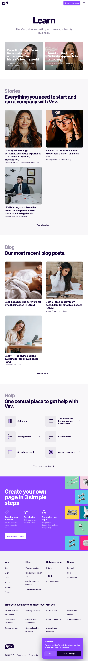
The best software (33, 589)
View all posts (42, 373)
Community (72, 577)
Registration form (53, 619)
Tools (49, 575)
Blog (27, 561)
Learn (7, 577)
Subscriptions (54, 561)
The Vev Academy (32, 568)
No (50, 653)
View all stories (43, 225)
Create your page (72, 3)
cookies (54, 645)
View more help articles (42, 466)
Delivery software (32, 610)
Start (7, 568)
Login (7, 573)
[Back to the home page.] (5, 3)
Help (69, 573)
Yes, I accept (69, 653)
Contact (70, 568)
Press (7, 592)
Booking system (11, 628)
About (7, 582)
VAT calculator (52, 581)
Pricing (49, 568)
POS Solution (51, 610)
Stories (8, 587)
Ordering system (74, 619)
